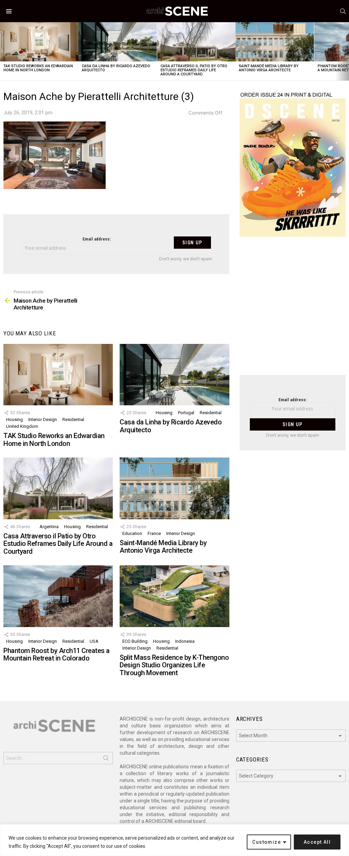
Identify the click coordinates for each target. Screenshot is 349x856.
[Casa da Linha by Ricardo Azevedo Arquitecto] (117, 41)
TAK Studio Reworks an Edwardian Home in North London (38, 68)
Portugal (186, 412)
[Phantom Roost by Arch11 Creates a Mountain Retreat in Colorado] (58, 596)
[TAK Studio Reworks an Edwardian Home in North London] (39, 41)
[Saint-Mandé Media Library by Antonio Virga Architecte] (275, 41)
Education (132, 533)
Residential (73, 419)
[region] (174, 840)
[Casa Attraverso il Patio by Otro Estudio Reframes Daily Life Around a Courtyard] (196, 41)
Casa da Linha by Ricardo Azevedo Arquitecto (116, 68)
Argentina (49, 526)
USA (94, 641)
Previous (3, 51)
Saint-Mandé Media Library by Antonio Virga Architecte (269, 68)
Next (345, 51)
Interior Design (42, 419)
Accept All (317, 842)
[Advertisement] (293, 310)
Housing (14, 419)
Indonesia (185, 641)
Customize (266, 842)
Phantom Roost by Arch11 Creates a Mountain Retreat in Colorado (56, 655)
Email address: (96, 239)
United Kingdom (22, 426)
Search (106, 759)
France (154, 533)
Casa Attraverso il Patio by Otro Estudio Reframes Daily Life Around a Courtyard (194, 70)
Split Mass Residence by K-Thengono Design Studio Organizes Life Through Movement (174, 665)
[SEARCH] (343, 11)
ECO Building (135, 641)
